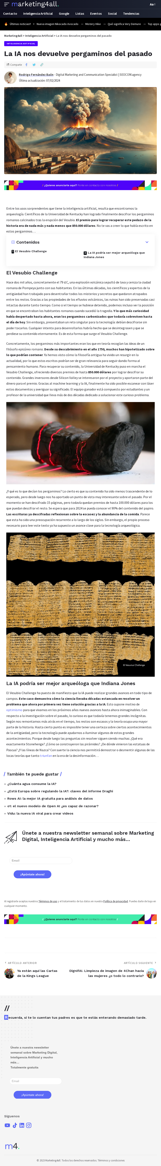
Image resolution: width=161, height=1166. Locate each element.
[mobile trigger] (7, 4)
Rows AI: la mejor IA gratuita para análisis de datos (50, 798)
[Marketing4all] (35, 4)
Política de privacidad (115, 901)
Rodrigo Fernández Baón (36, 75)
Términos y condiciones (111, 1160)
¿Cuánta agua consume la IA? (31, 784)
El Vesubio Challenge (31, 251)
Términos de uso (48, 901)
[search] (145, 4)
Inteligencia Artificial (21, 43)
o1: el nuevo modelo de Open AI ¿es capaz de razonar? (53, 806)
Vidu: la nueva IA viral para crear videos (40, 813)
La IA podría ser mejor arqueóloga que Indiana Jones (114, 255)
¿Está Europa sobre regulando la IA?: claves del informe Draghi (60, 791)
